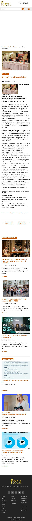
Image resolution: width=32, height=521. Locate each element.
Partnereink (23, 500)
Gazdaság (4, 500)
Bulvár (3, 512)
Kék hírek (13, 500)
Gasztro (4, 510)
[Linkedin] (12, 492)
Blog (22, 508)
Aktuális (4, 498)
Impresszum (24, 498)
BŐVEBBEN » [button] (4, 276)
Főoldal (3, 496)
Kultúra (10, 47)
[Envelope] (23, 492)
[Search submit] (23, 9)
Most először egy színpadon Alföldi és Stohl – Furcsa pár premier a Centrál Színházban (14, 261)
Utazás (13, 498)
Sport (3, 508)
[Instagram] (16, 492)
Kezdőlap (4, 47)
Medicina (4, 506)
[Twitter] (19, 492)
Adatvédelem (24, 506)
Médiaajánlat (24, 496)
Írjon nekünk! (24, 510)
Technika (4, 504)
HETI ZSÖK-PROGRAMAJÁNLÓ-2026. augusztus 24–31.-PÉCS (14, 300)
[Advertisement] (16, 29)
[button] (28, 9)
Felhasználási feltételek (24, 503)
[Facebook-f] (9, 492)
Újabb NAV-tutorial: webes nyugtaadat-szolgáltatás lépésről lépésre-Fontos (15, 413)
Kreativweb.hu (18, 519)
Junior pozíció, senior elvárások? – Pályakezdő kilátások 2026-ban (13, 451)
